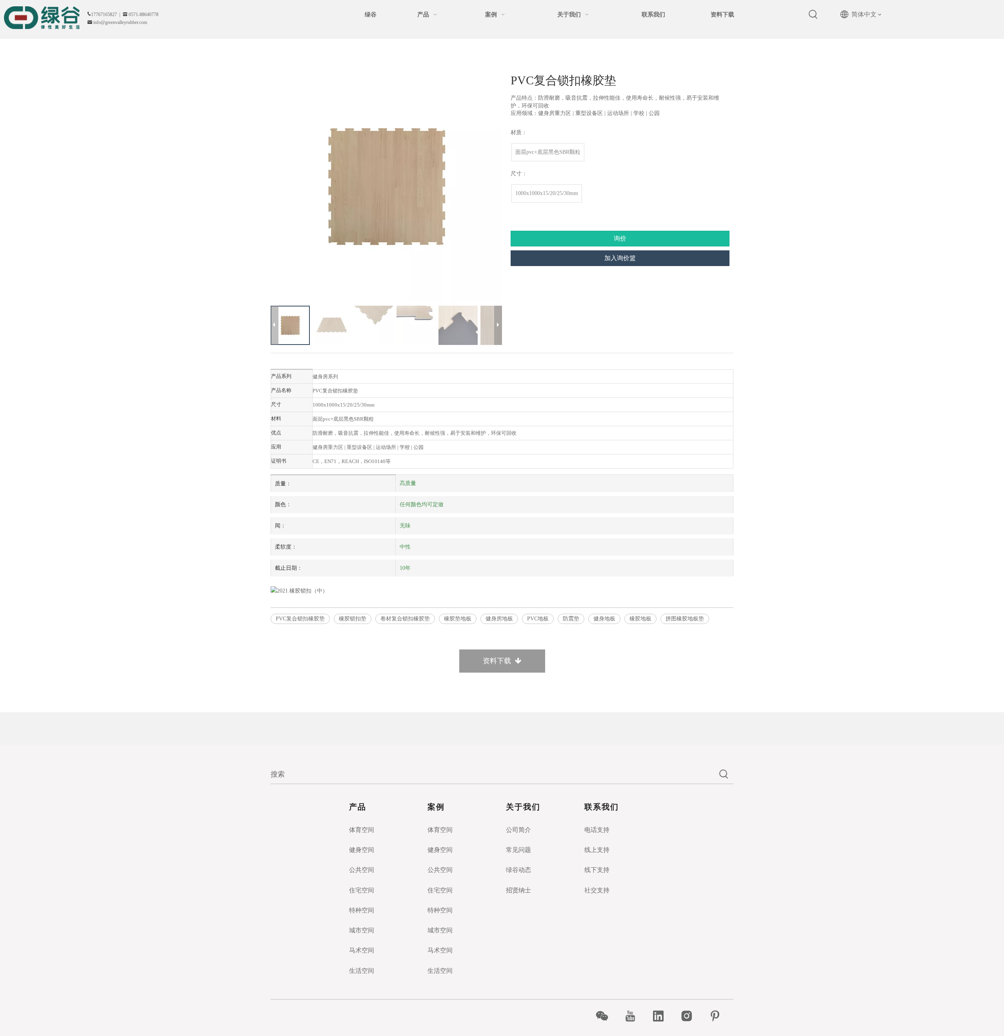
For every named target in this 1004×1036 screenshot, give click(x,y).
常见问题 (518, 849)
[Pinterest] (719, 1016)
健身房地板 (499, 619)
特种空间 (361, 910)
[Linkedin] (662, 1016)
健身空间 (361, 849)
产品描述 (502, 357)
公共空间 (361, 869)
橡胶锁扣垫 (352, 619)
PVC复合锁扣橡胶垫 (300, 619)
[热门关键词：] (813, 14)
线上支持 (596, 849)
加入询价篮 (620, 258)
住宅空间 (361, 890)
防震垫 (571, 619)
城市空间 (361, 930)
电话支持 (596, 829)
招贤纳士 (518, 890)
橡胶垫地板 (457, 619)
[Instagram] (690, 1016)
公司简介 (518, 829)
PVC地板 (538, 619)
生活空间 (361, 970)
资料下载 (499, 661)
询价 (620, 238)
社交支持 (596, 890)
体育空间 (361, 829)
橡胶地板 (640, 619)
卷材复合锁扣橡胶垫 (405, 619)
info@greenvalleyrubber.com (120, 22)
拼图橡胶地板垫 (685, 619)
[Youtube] (634, 1016)
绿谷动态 (518, 869)
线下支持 (596, 869)
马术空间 (361, 950)
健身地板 (604, 619)
